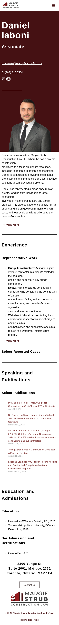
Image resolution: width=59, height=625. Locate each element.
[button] (53, 5)
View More (12, 224)
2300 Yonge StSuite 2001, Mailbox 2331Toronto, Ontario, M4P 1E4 (29, 568)
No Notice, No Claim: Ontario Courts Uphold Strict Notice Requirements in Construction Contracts (31, 418)
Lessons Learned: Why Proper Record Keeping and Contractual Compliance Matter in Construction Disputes (32, 465)
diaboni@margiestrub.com (22, 63)
